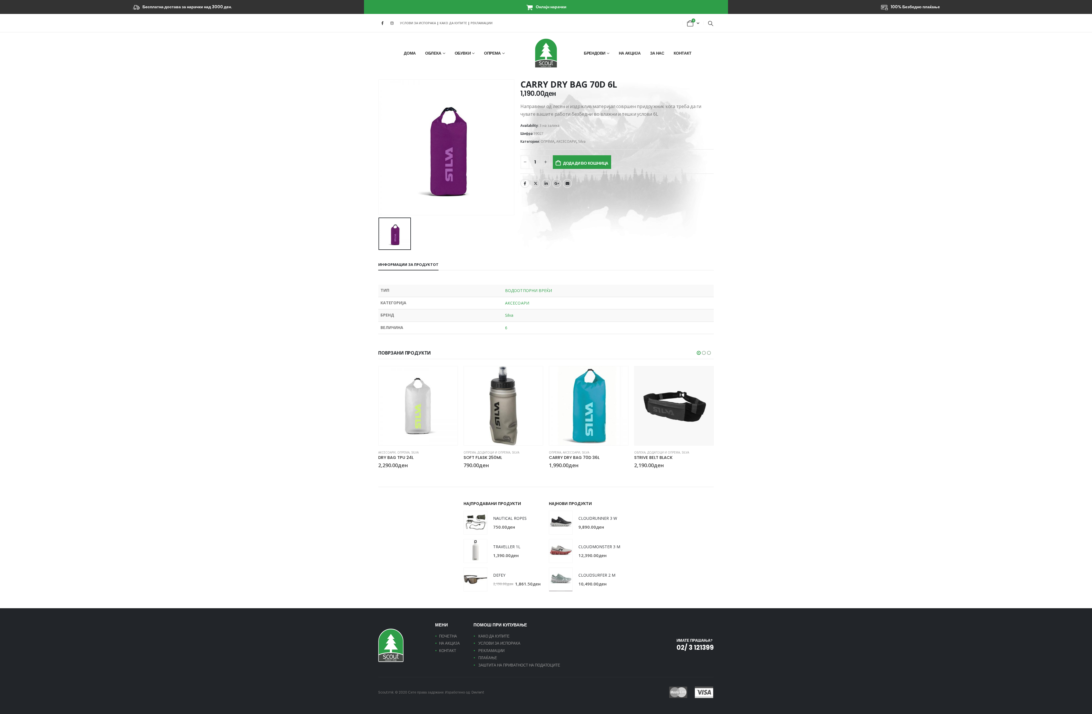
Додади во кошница (585, 163)
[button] (711, 23)
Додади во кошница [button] (448, 376)
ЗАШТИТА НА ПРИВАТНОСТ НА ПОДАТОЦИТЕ (519, 665)
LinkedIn (546, 183)
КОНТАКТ (683, 53)
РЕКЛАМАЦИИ (482, 23)
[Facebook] (382, 23)
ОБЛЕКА (433, 53)
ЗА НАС (657, 53)
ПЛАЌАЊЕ (487, 658)
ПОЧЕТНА (448, 636)
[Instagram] (392, 23)
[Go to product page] (418, 405)
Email (567, 183)
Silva (582, 141)
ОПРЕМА (492, 53)
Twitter (535, 183)
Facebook (525, 183)
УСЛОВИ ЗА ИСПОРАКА (418, 23)
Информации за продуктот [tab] (408, 264)
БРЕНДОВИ (594, 53)
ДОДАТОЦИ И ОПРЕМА (493, 452)
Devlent (477, 692)
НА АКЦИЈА (630, 53)
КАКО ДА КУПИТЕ (454, 23)
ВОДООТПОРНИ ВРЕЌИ (528, 290)
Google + (556, 183)
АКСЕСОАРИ (566, 141)
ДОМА (410, 53)
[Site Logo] (546, 53)
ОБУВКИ (463, 53)
